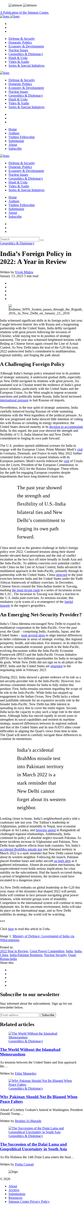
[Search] (42, 240)
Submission (16, 141)
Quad (72, 955)
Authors (14, 133)
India (69, 951)
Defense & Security (22, 38)
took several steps (33, 635)
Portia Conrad (24, 1164)
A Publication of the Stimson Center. (24, 12)
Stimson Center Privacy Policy (29, 1201)
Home (13, 129)
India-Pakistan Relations (26, 955)
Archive (14, 1190)
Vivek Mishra (24, 272)
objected (61, 575)
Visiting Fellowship (22, 137)
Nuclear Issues (18, 50)
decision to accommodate (66, 427)
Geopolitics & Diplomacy (26, 54)
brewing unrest (46, 830)
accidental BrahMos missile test (21, 849)
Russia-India (8, 959)
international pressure (14, 400)
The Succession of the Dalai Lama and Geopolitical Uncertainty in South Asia (33, 1146)
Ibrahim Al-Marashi (28, 1121)
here (11, 929)
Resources (15, 1198)
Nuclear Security (55, 955)
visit (80, 449)
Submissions (17, 1194)
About (13, 144)
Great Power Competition (47, 951)
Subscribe (15, 148)
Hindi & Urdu (18, 58)
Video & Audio (19, 62)
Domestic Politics (20, 42)
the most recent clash (26, 590)
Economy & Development (26, 46)
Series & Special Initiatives (26, 65)
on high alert (62, 861)
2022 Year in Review (14, 951)
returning (56, 666)
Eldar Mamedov (26, 1073)
